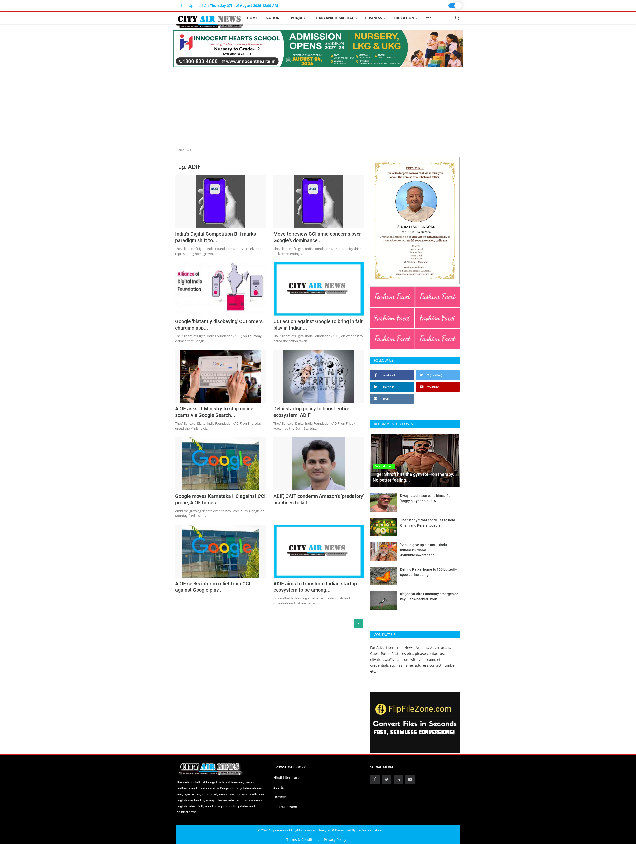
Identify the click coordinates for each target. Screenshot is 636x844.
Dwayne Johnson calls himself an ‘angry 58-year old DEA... (426, 498)
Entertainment (285, 806)
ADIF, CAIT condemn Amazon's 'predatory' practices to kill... (318, 499)
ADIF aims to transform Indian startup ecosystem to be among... (315, 587)
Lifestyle (280, 797)
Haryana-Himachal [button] (335, 17)
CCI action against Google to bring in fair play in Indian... (318, 324)
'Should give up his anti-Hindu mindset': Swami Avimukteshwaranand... (423, 550)
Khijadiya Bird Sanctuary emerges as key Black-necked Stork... (429, 596)
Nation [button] (273, 17)
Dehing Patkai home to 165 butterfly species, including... (428, 572)
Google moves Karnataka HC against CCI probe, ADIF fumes (220, 499)
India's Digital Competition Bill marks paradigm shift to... (215, 237)
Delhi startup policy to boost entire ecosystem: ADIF (311, 412)
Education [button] (404, 17)
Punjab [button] (298, 17)
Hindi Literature (286, 777)
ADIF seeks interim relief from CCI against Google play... (212, 587)
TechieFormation (369, 830)
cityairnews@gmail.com (389, 659)
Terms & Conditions (302, 839)
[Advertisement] (318, 104)
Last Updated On (229, 5)
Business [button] (374, 17)
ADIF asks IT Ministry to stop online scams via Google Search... (214, 412)
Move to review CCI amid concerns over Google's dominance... (317, 237)
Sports (278, 787)
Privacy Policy (335, 839)
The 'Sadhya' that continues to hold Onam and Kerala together (427, 522)
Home (252, 17)
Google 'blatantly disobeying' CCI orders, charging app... (219, 324)
